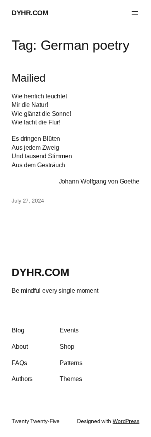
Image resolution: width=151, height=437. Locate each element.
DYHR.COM (30, 13)
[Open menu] (134, 12)
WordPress (126, 421)
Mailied (29, 78)
